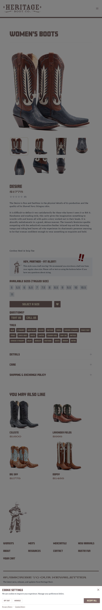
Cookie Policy (20, 607)
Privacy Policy (7, 607)
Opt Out (7, 600)
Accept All (92, 601)
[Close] (98, 589)
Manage (17, 600)
